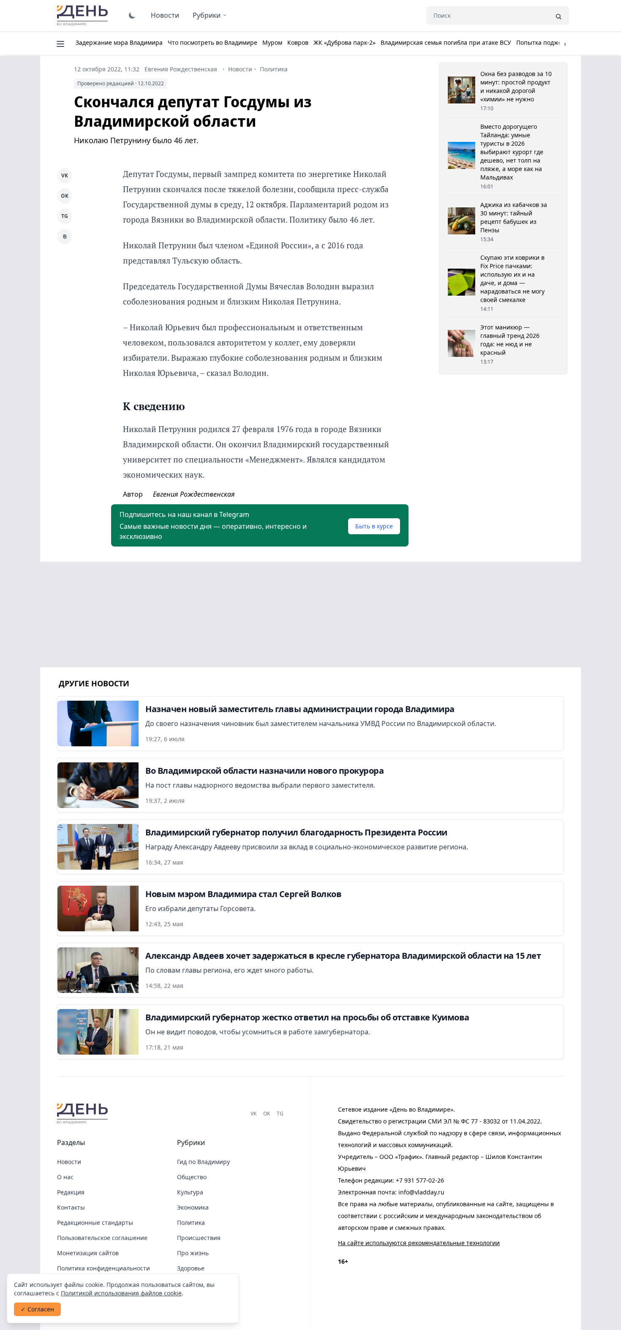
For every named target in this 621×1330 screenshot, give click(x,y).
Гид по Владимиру (203, 1162)
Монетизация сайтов (88, 1253)
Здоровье (190, 1268)
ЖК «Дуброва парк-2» (344, 42)
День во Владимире (83, 15)
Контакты (71, 1207)
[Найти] (558, 15)
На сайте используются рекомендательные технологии (419, 1243)
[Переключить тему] (132, 15)
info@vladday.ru (421, 1192)
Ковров (297, 42)
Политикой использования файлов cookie (121, 1293)
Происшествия (199, 1238)
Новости (165, 15)
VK (64, 175)
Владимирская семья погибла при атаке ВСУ (446, 42)
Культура (190, 1192)
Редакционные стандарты (95, 1222)
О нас (65, 1177)
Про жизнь (193, 1253)
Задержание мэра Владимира (119, 42)
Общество (192, 1177)
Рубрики (207, 15)
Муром (272, 42)
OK (64, 195)
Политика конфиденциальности (103, 1268)
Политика (274, 69)
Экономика (193, 1207)
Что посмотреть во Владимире (212, 42)
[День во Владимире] (83, 1114)
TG (64, 216)
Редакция (70, 1192)
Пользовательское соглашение (102, 1238)
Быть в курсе (374, 526)
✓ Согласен (37, 1309)
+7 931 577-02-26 (420, 1180)
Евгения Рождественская (180, 69)
